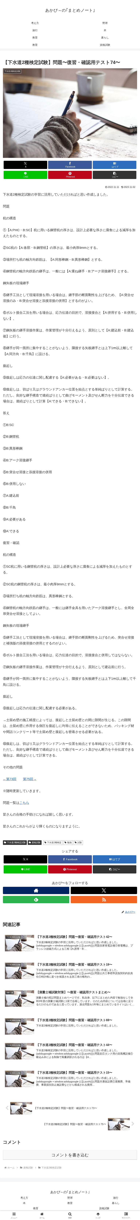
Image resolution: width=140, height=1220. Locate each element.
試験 (79, 842)
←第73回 (9, 779)
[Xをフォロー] (104, 890)
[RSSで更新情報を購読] (104, 899)
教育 (70, 1203)
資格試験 (36, 842)
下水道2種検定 (54, 842)
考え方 (24, 1197)
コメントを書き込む (70, 1155)
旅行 (115, 1197)
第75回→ (29, 779)
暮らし (116, 1203)
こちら (24, 803)
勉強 (69, 842)
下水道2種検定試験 (16, 842)
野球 (70, 1197)
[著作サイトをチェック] (36, 890)
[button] (114, 175)
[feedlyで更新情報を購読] (36, 899)
